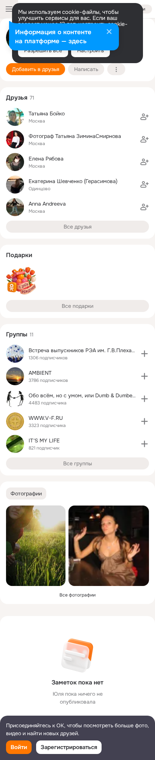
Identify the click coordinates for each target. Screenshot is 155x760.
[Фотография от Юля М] (35, 546)
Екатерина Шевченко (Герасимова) (73, 181)
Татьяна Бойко (47, 113)
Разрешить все (43, 50)
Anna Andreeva (47, 203)
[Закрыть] (109, 32)
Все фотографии (77, 595)
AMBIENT (40, 372)
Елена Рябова (46, 158)
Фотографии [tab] (26, 493)
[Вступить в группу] (144, 353)
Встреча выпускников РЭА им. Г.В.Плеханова (86, 350)
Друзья (16, 97)
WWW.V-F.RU (46, 418)
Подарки (19, 255)
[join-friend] (144, 116)
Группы (16, 334)
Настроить (90, 50)
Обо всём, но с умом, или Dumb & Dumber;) (83, 395)
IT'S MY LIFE (44, 440)
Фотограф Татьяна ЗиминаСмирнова (75, 136)
